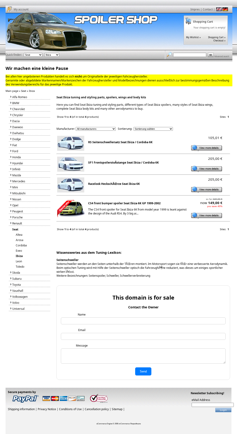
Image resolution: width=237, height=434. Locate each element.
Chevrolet (18, 109)
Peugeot (17, 211)
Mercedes (18, 181)
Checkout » (219, 40)
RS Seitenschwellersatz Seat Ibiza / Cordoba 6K (120, 142)
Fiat (14, 145)
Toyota (16, 285)
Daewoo (17, 127)
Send (143, 371)
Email (81, 330)
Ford (15, 151)
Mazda (16, 175)
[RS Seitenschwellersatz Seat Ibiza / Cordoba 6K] (206, 150)
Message (82, 345)
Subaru (17, 279)
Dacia (16, 121)
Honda (16, 157)
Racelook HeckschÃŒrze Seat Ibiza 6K (114, 184)
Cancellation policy (97, 409)
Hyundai (17, 163)
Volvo (15, 303)
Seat (23, 91)
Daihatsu (18, 133)
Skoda (16, 273)
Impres (195, 9)
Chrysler (17, 115)
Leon (19, 261)
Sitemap (117, 409)
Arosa (19, 240)
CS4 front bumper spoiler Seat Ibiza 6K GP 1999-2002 (124, 203)
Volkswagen (20, 297)
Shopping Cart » (216, 37)
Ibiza (32, 91)
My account (21, 9)
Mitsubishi (18, 193)
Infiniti (16, 169)
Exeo (19, 251)
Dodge (16, 139)
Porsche (17, 217)
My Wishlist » (193, 37)
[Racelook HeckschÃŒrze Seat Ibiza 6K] (206, 191)
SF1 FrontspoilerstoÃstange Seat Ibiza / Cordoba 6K (123, 162)
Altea (19, 235)
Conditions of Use (70, 409)
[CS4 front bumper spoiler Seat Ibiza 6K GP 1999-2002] (206, 217)
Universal (18, 309)
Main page (12, 91)
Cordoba (21, 245)
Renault (17, 223)
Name (82, 314)
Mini (15, 187)
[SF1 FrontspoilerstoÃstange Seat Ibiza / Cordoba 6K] (206, 171)
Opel (15, 205)
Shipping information (21, 409)
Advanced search (221, 56)
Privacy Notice (47, 409)
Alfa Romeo (19, 97)
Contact (208, 9)
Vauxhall (17, 291)
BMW (15, 103)
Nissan (16, 199)
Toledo (20, 267)
